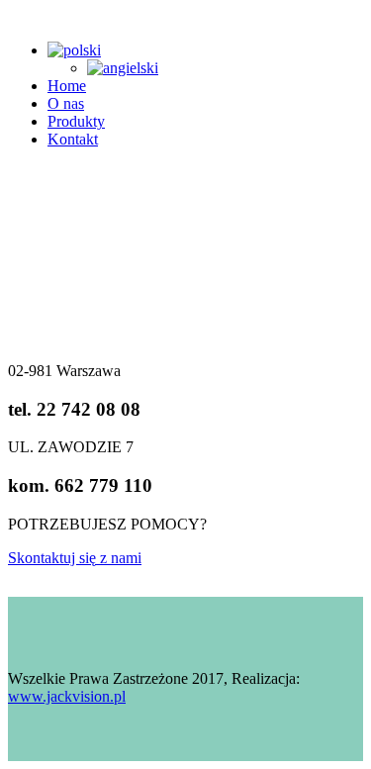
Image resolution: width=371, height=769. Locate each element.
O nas (65, 103)
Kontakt (72, 139)
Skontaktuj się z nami (74, 557)
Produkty (76, 121)
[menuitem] (74, 50)
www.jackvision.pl (67, 696)
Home (66, 85)
